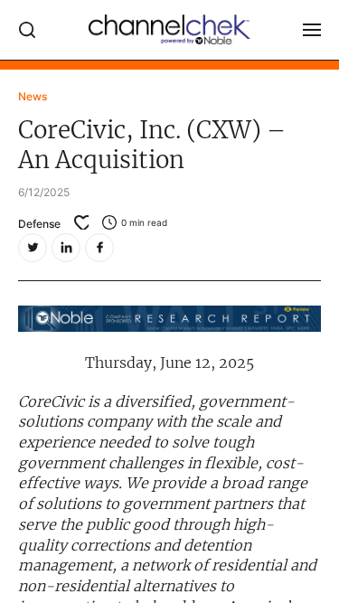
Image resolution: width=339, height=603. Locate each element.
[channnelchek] (170, 30)
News (32, 96)
